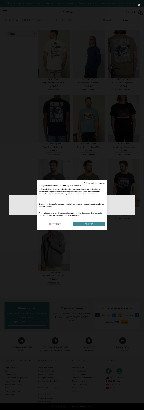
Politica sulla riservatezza (94, 183)
